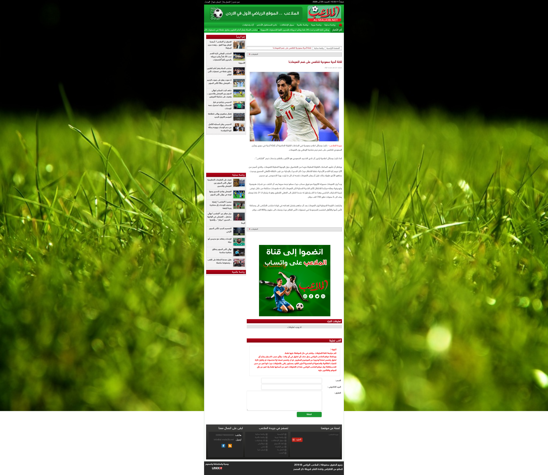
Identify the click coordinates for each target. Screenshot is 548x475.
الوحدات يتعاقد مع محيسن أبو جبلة (219, 240)
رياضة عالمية (302, 25)
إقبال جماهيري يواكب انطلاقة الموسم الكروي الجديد (219, 115)
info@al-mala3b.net (224, 439)
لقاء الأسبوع (279, 444)
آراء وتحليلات (248, 25)
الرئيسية (280, 434)
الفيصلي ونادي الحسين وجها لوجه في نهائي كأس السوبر (220, 193)
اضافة (309, 414)
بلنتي (263, 447)
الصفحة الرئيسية (333, 48)
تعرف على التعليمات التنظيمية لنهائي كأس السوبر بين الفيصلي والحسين (219, 183)
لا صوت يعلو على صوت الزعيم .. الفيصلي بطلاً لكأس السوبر (251, 30)
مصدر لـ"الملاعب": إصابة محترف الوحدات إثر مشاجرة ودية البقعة (220, 205)
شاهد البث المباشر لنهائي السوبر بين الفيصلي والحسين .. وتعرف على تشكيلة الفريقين (219, 93)
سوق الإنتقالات (287, 25)
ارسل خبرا (216, 2)
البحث (207, 2)
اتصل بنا (226, 2)
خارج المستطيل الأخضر (267, 25)
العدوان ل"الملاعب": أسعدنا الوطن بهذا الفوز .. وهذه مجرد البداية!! (219, 45)
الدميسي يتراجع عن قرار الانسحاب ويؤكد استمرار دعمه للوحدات (219, 105)
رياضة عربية (316, 25)
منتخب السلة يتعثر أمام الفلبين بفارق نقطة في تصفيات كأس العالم (311, 30)
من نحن (236, 2)
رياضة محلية (330, 25)
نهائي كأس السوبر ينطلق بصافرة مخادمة (221, 251)
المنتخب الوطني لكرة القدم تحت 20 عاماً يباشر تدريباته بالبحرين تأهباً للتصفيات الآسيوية (227, 58)
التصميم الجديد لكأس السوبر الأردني (220, 230)
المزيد (298, 439)
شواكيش (261, 444)
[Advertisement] (357, 75)
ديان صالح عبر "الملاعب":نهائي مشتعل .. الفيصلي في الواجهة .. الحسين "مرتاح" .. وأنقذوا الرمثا (226, 218)
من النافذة (279, 447)
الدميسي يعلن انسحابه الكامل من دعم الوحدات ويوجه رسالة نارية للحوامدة (219, 127)
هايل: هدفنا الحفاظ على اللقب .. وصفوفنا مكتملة (219, 261)
